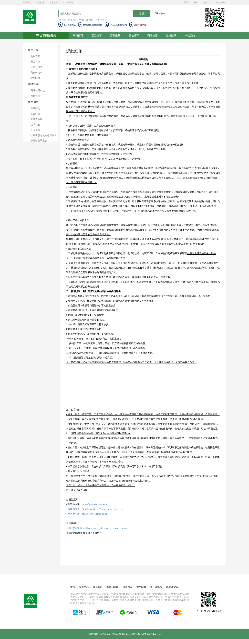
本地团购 (190, 35)
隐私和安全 (172, 587)
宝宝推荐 (96, 35)
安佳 (81, 19)
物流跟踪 (127, 587)
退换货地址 (36, 119)
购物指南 (33, 84)
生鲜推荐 (171, 35)
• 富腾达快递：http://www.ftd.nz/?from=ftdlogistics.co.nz (94, 509)
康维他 (89, 19)
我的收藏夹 (221, 2)
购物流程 (35, 56)
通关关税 (35, 62)
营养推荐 (115, 35)
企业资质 (35, 130)
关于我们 (27, 2)
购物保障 (35, 96)
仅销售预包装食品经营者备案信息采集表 (43, 138)
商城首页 (78, 35)
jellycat (61, 19)
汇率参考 (54, 2)
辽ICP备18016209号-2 (149, 634)
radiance (100, 19)
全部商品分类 (48, 35)
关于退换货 (156, 587)
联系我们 (70, 2)
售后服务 (33, 102)
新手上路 (33, 50)
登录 (186, 2)
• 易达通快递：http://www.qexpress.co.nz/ (87, 514)
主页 (72, 587)
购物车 (162, 13)
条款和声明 (113, 587)
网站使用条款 (37, 90)
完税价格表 (36, 72)
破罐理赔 (35, 114)
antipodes (72, 19)
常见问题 (40, 2)
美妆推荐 (134, 35)
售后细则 (35, 108)
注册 (195, 2)
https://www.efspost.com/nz (95, 504)
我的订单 (207, 2)
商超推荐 (152, 35)
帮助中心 (84, 587)
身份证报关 (36, 67)
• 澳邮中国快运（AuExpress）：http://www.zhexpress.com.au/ (97, 528)
